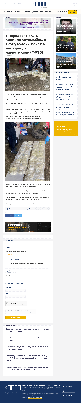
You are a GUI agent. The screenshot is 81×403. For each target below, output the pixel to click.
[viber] (5, 6)
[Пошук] (75, 5)
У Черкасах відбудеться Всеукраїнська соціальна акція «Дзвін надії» (27, 348)
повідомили (14, 103)
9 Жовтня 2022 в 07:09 (16, 260)
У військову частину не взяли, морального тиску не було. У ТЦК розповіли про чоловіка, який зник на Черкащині (27, 358)
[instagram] (10, 3)
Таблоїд (41, 12)
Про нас (48, 12)
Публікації (21, 12)
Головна (7, 12)
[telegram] (19, 3)
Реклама (56, 12)
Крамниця (63, 12)
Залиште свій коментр (11, 307)
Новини (13, 12)
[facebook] (5, 3)
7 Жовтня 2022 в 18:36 (10, 249)
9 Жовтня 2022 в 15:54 (10, 272)
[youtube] (14, 3)
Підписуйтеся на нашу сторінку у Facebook (22, 209)
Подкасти (34, 12)
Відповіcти (10, 254)
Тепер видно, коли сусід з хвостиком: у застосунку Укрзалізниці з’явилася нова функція (27, 368)
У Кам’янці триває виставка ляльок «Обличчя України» (24, 339)
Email (6, 293)
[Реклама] (28, 23)
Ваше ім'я (8, 287)
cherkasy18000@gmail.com (35, 397)
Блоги (27, 12)
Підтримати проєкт (72, 11)
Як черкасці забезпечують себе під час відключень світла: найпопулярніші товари (65, 128)
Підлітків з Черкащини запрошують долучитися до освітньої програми (27, 330)
